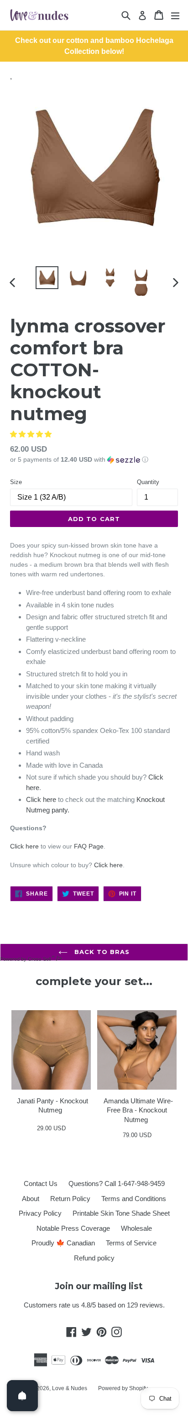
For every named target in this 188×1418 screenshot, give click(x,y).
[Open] (22, 1395)
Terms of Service (131, 1243)
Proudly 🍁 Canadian (63, 1243)
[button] (31, 434)
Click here (41, 799)
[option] (47, 277)
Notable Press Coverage (73, 1228)
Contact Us (40, 1183)
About (30, 1198)
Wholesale (136, 1228)
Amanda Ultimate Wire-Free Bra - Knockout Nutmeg (138, 1110)
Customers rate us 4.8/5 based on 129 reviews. (94, 1305)
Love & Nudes (69, 1388)
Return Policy (70, 1198)
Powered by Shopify (123, 1388)
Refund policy (94, 1258)
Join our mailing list (99, 1286)
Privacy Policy (40, 1213)
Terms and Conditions (133, 1198)
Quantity (148, 482)
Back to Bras (101, 951)
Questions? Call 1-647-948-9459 (116, 1183)
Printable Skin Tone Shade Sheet (121, 1213)
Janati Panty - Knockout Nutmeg (52, 1105)
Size (16, 482)
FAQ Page (89, 846)
